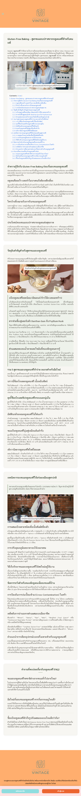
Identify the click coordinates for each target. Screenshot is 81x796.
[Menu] (3, 13)
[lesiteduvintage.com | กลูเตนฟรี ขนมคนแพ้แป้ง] (40, 14)
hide (20, 96)
